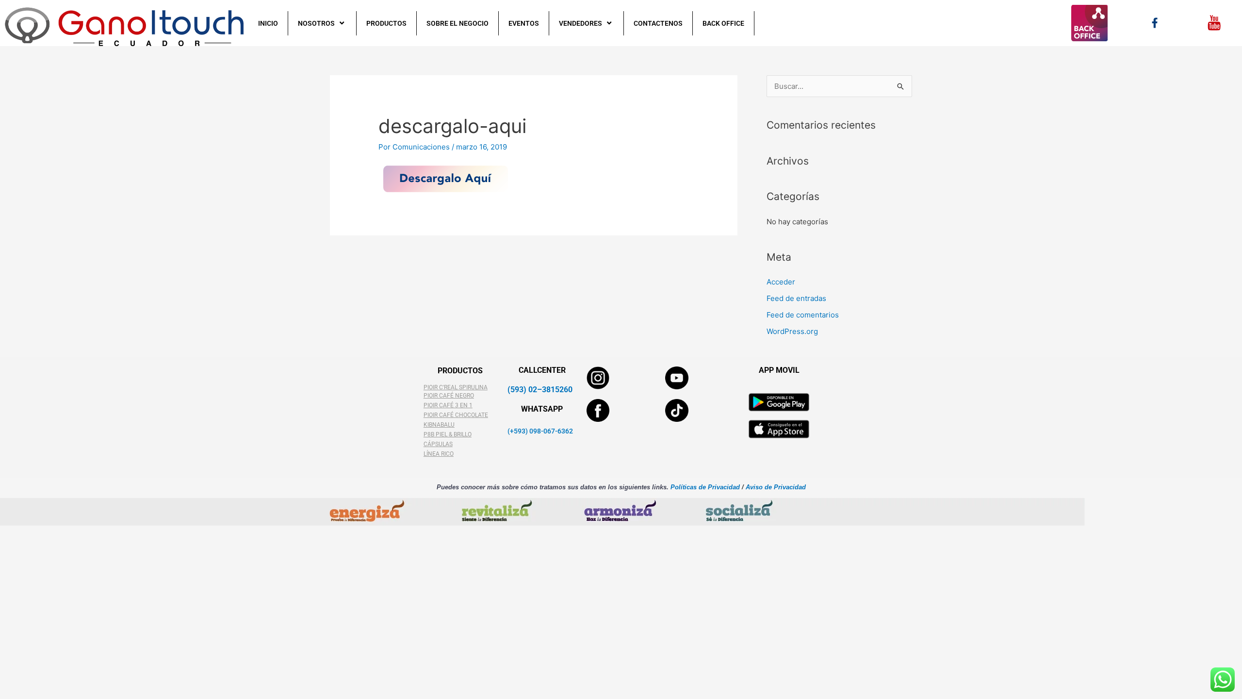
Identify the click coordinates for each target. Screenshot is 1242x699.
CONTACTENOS (658, 23)
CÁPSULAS (438, 444)
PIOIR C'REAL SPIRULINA (456, 387)
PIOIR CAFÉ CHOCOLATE (456, 415)
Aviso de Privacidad (776, 487)
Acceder (781, 281)
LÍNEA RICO (439, 453)
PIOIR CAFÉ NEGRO (449, 395)
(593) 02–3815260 (539, 389)
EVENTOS (523, 23)
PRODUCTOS (386, 23)
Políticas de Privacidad (704, 487)
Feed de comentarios (803, 314)
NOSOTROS (316, 23)
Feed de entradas (796, 298)
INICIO (268, 23)
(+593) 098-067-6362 (540, 431)
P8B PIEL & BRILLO (448, 434)
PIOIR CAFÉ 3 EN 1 (448, 405)
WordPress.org (792, 331)
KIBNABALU (439, 424)
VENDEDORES (580, 23)
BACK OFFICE (723, 23)
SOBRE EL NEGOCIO (457, 23)
